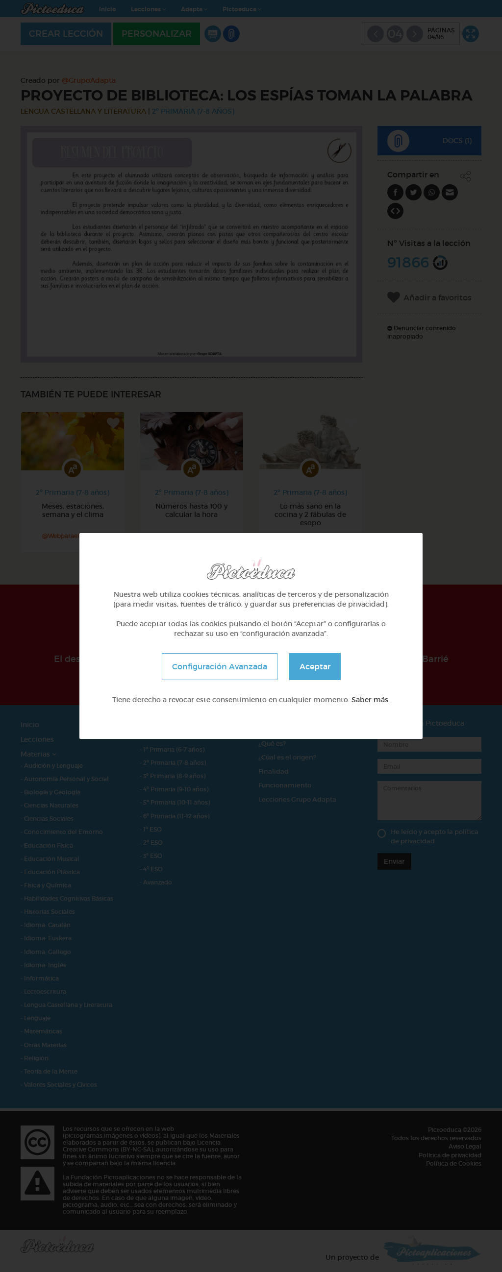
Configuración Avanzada (219, 666)
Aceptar (315, 666)
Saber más (369, 699)
